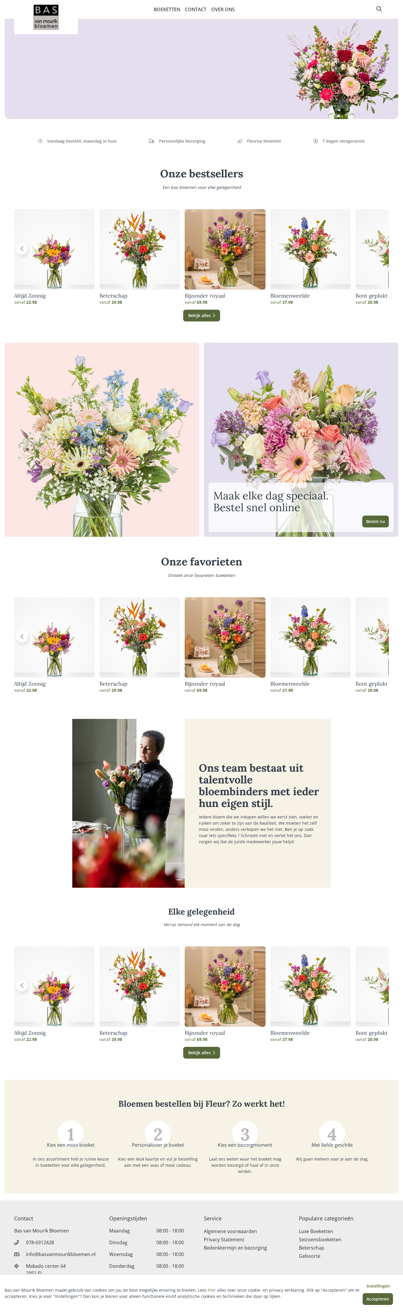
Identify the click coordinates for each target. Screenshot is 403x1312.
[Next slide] (381, 249)
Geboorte (309, 1256)
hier (212, 1290)
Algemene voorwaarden (230, 1231)
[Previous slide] (22, 249)
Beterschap (113, 296)
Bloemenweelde (290, 296)
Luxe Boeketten (316, 1231)
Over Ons (223, 9)
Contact (196, 9)
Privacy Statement (224, 1239)
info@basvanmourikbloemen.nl (61, 1254)
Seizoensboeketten (320, 1239)
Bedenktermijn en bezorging (235, 1248)
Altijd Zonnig (30, 296)
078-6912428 (40, 1242)
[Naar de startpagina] (46, 17)
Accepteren (377, 1299)
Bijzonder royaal (205, 296)
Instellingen (378, 1286)
